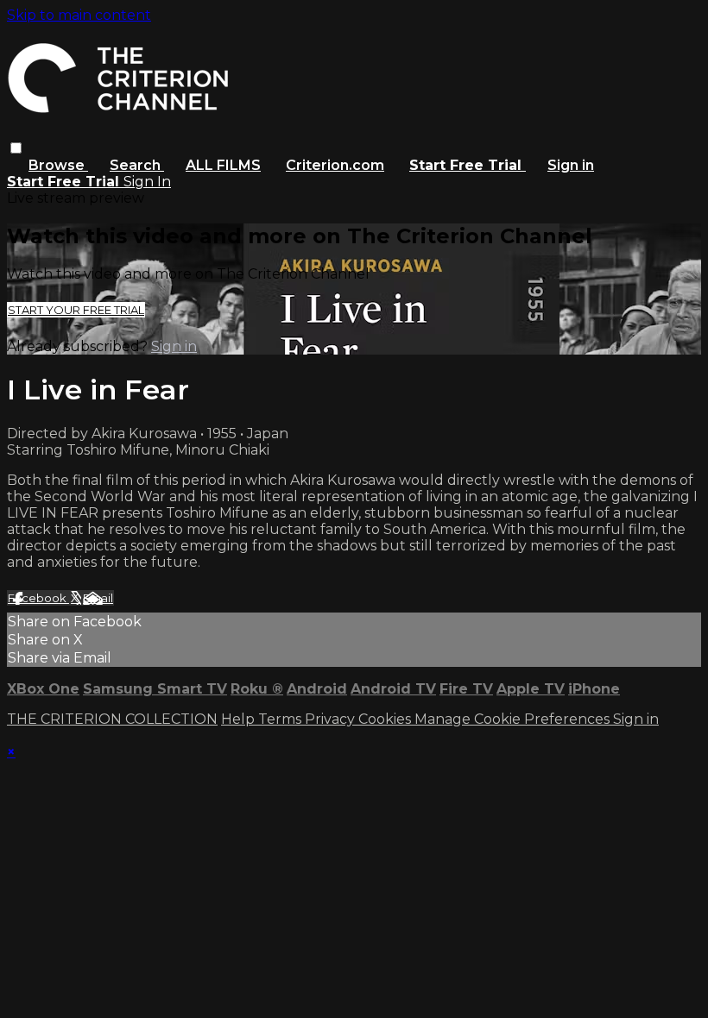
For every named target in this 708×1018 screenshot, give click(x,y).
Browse (58, 165)
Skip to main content (79, 15)
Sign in (570, 165)
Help (239, 719)
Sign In (147, 181)
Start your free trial (76, 310)
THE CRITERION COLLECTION (112, 719)
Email (98, 598)
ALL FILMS (223, 165)
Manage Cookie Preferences (513, 719)
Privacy (331, 719)
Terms (281, 719)
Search (137, 165)
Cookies (386, 719)
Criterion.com (335, 165)
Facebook (38, 598)
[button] (16, 148)
